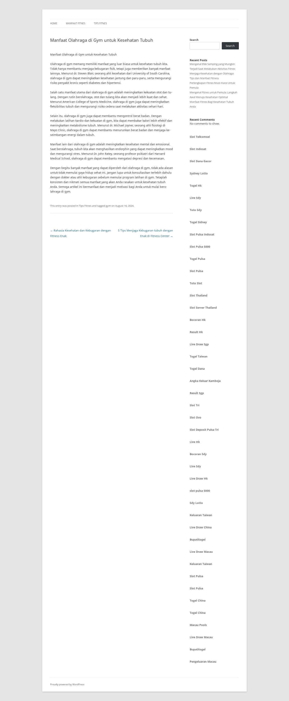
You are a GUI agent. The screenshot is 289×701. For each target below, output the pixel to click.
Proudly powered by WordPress (67, 684)
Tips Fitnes (100, 23)
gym (108, 205)
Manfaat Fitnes (75, 23)
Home (53, 23)
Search (194, 40)
